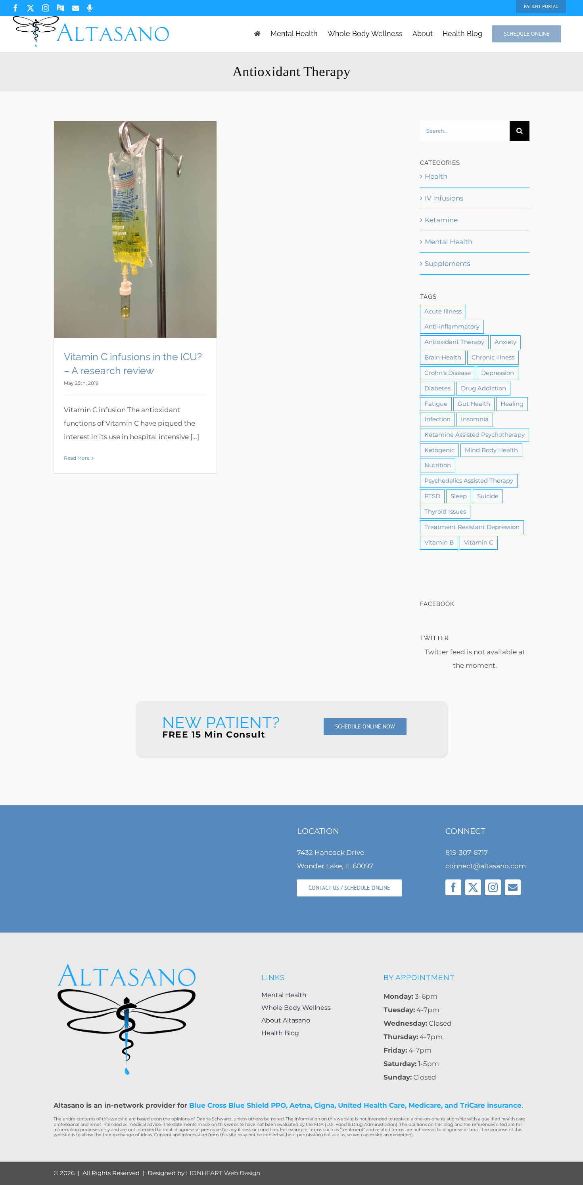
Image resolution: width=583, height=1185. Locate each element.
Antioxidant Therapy (454, 342)
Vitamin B (439, 542)
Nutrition (437, 465)
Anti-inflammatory (451, 326)
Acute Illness (443, 311)
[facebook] (453, 887)
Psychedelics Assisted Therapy (468, 480)
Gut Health (474, 403)
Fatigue (435, 403)
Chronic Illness (493, 357)
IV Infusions (444, 198)
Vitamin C (478, 542)
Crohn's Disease (447, 373)
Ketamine (441, 220)
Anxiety (505, 342)
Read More (77, 458)
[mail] (513, 887)
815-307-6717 (466, 852)
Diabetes (437, 388)
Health (436, 176)
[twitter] (473, 887)
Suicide (488, 496)
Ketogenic (439, 450)
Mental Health (448, 242)
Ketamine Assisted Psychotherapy (474, 434)
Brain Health (442, 357)
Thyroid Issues (445, 511)
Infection (437, 419)
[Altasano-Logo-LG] (126, 965)
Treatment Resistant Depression (472, 527)
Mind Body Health (491, 450)
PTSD (432, 496)
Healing (512, 403)
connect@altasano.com (485, 866)
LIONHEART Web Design (223, 1173)
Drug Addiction (483, 388)
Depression (497, 373)
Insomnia (475, 419)
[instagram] (493, 887)
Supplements (447, 264)
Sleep (459, 496)
